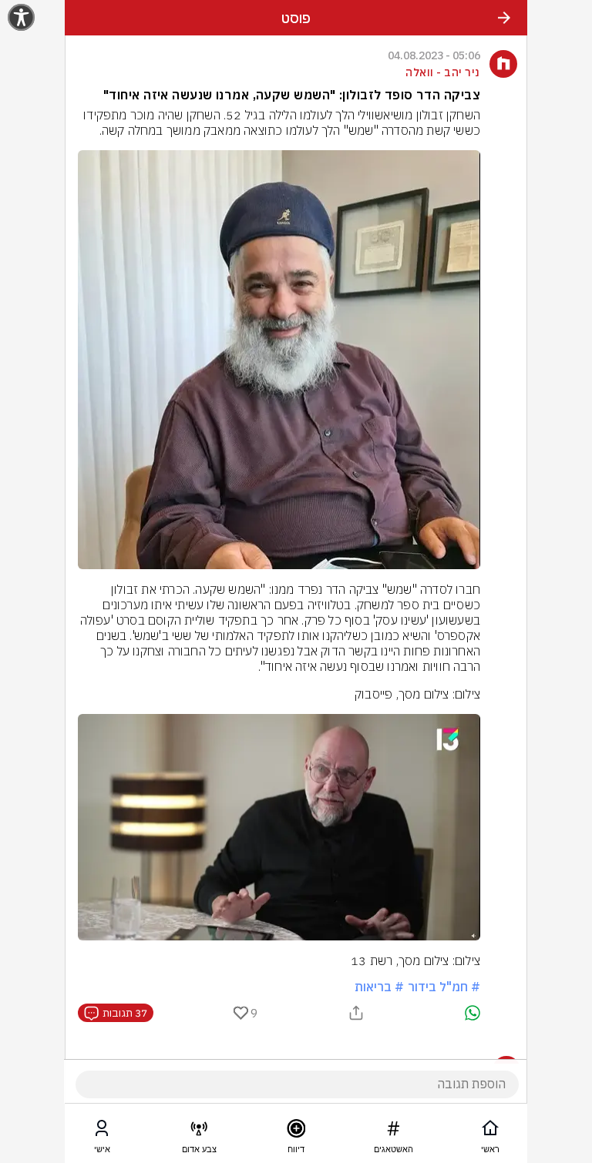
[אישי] (101, 1131)
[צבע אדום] (199, 1131)
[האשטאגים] (393, 1131)
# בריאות (379, 986)
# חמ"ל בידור (444, 986)
